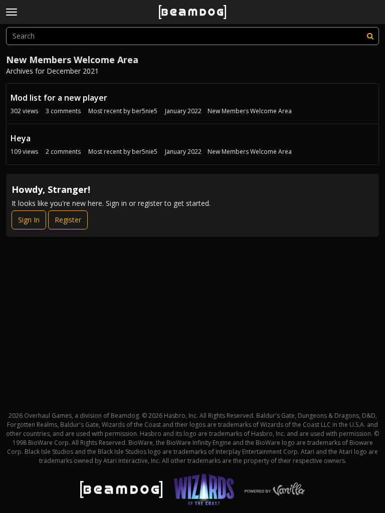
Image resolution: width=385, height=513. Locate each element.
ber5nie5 (144, 111)
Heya (21, 138)
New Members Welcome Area (250, 111)
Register (68, 219)
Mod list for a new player (59, 97)
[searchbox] (192, 36)
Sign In (29, 219)
